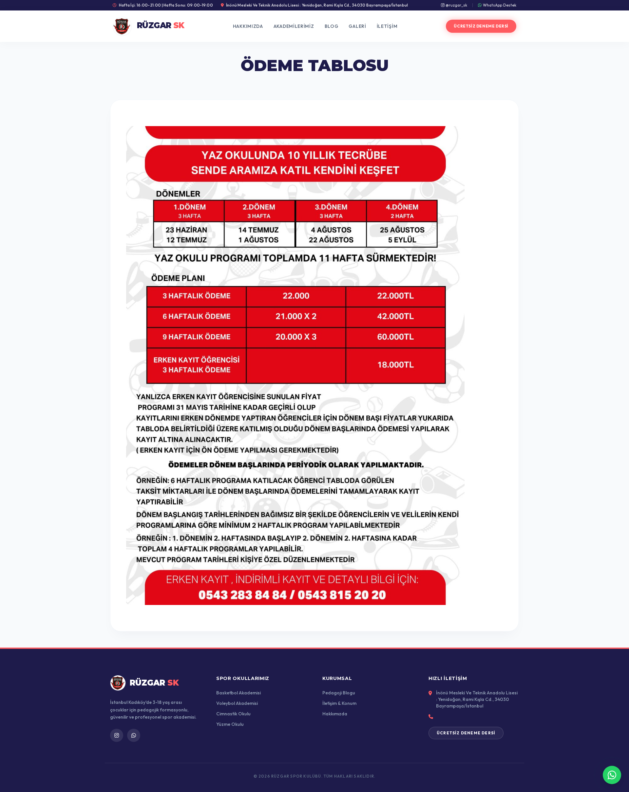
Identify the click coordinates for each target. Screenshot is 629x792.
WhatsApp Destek (499, 5)
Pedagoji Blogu (338, 693)
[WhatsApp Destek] (612, 775)
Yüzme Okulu (230, 724)
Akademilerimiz (294, 26)
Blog (331, 26)
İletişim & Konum (339, 703)
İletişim (387, 26)
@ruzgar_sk (456, 5)
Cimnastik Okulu (233, 714)
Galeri (357, 26)
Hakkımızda (248, 26)
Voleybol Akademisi (237, 703)
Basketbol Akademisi (238, 693)
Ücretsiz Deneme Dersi (481, 26)
